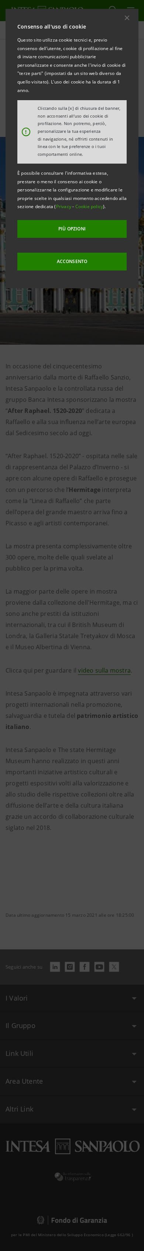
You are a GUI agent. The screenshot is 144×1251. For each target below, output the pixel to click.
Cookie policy (89, 206)
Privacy (64, 206)
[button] (127, 18)
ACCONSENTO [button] (72, 261)
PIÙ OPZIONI (72, 229)
